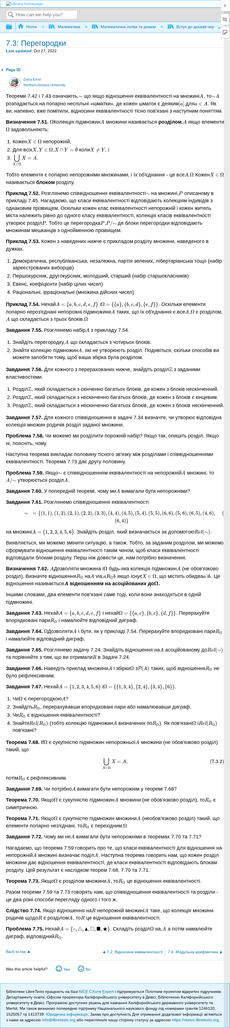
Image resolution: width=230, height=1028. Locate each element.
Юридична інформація (67, 1014)
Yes (66, 969)
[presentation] (80, 96)
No (88, 969)
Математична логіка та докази (128, 26)
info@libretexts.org (58, 1020)
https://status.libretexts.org (195, 1020)
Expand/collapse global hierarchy (12, 27)
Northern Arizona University (44, 85)
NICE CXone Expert (97, 991)
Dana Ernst (32, 79)
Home (31, 26)
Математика (69, 26)
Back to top (16, 952)
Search (11, 15)
